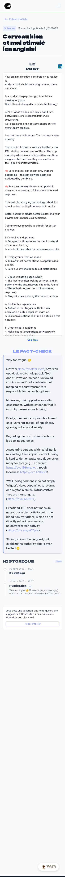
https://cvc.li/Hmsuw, (21, 467)
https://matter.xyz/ (31, 369)
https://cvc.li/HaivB (33, 472)
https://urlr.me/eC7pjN (22, 530)
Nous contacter (33, 624)
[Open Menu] (58, 6)
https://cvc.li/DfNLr (20, 499)
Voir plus (32, 340)
